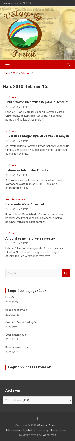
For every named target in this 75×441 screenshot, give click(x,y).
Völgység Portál (46, 425)
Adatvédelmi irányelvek (19, 430)
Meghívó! (10, 297)
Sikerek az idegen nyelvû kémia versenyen (37, 136)
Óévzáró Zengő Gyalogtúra (21, 322)
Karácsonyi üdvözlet (17, 347)
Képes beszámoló (16, 310)
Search (66, 273)
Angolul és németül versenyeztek (30, 238)
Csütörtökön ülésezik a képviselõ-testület (37, 102)
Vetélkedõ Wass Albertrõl (24, 204)
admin (24, 106)
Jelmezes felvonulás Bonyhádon (29, 170)
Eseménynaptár (15, 199)
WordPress (49, 435)
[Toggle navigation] (7, 64)
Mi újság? (11, 97)
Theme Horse (58, 430)
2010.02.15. (12, 106)
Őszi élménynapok (16, 334)
